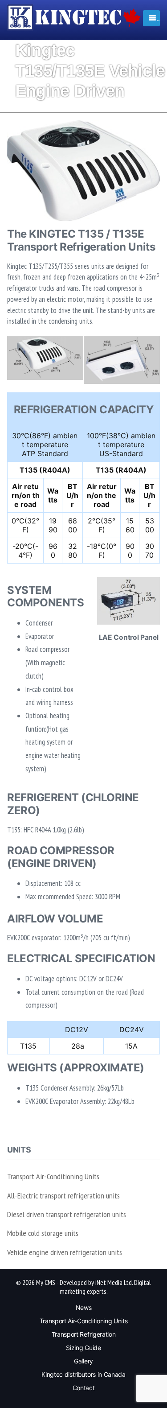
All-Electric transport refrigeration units (63, 1195)
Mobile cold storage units (42, 1233)
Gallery (83, 1361)
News (84, 1307)
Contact (84, 1388)
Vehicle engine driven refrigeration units (64, 1252)
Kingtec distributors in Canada (83, 1374)
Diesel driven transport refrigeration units (66, 1214)
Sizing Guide (83, 1347)
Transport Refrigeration (84, 1334)
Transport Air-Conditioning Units (53, 1176)
